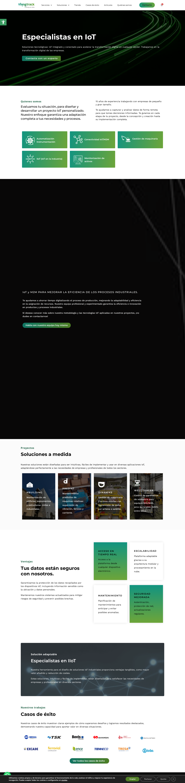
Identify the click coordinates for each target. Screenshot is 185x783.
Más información (38, 496)
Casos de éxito (92, 5)
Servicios (45, 5)
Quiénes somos (124, 5)
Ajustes (163, 779)
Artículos (108, 5)
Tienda (77, 5)
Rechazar (148, 779)
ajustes (64, 780)
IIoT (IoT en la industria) (49, 159)
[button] (3, 22)
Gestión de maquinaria (145, 138)
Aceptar (132, 779)
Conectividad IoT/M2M (96, 139)
